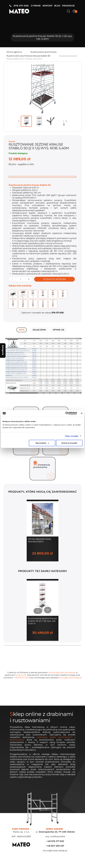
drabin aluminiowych (61, 737)
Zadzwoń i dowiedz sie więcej (42, 312)
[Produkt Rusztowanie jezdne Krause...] (42, 598)
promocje (68, 5)
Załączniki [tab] (39, 329)
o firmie (36, 5)
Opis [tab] (21, 329)
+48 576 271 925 (21, 678)
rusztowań (41, 737)
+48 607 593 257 (55, 846)
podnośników (17, 739)
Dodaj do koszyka (54, 279)
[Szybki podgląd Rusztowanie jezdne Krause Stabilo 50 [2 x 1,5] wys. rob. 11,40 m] (38, 611)
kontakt (47, 5)
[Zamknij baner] (81, 413)
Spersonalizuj (41, 443)
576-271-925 (20, 5)
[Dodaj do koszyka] (47, 530)
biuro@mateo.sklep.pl (71, 678)
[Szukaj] (68, 11)
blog (57, 5)
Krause (12, 141)
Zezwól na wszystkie (69, 443)
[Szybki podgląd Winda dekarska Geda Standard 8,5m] (38, 532)
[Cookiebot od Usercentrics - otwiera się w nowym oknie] (67, 413)
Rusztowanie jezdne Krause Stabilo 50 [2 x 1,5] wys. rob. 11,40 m (42, 621)
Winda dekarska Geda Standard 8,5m (39, 540)
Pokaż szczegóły (71, 436)
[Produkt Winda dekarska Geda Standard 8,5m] (42, 519)
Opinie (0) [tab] (58, 329)
